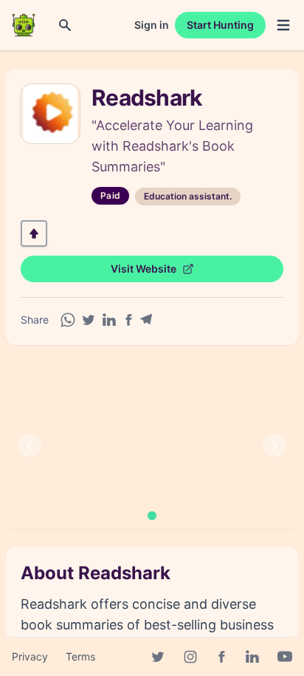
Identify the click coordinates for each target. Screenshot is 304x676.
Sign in (151, 24)
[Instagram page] (190, 656)
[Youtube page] (284, 656)
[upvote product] (34, 233)
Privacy (30, 656)
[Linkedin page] (252, 656)
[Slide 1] (152, 515)
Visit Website (143, 268)
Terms (80, 656)
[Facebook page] (221, 657)
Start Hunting (220, 24)
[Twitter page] (158, 656)
